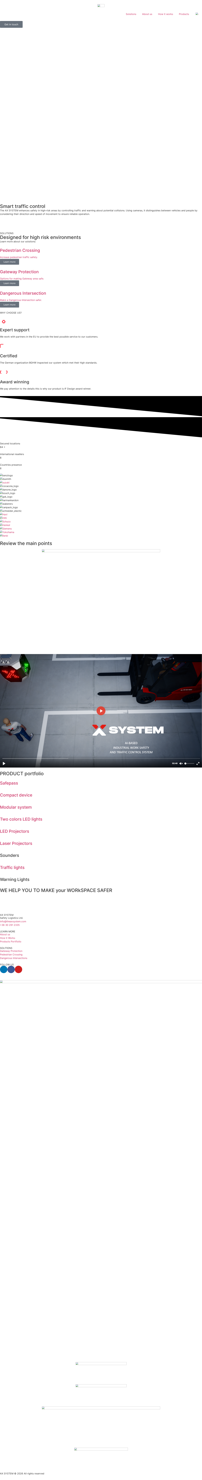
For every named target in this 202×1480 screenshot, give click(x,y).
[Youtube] (18, 969)
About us (147, 14)
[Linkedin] (3, 969)
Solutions (131, 14)
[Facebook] (11, 969)
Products (184, 14)
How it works (165, 14)
